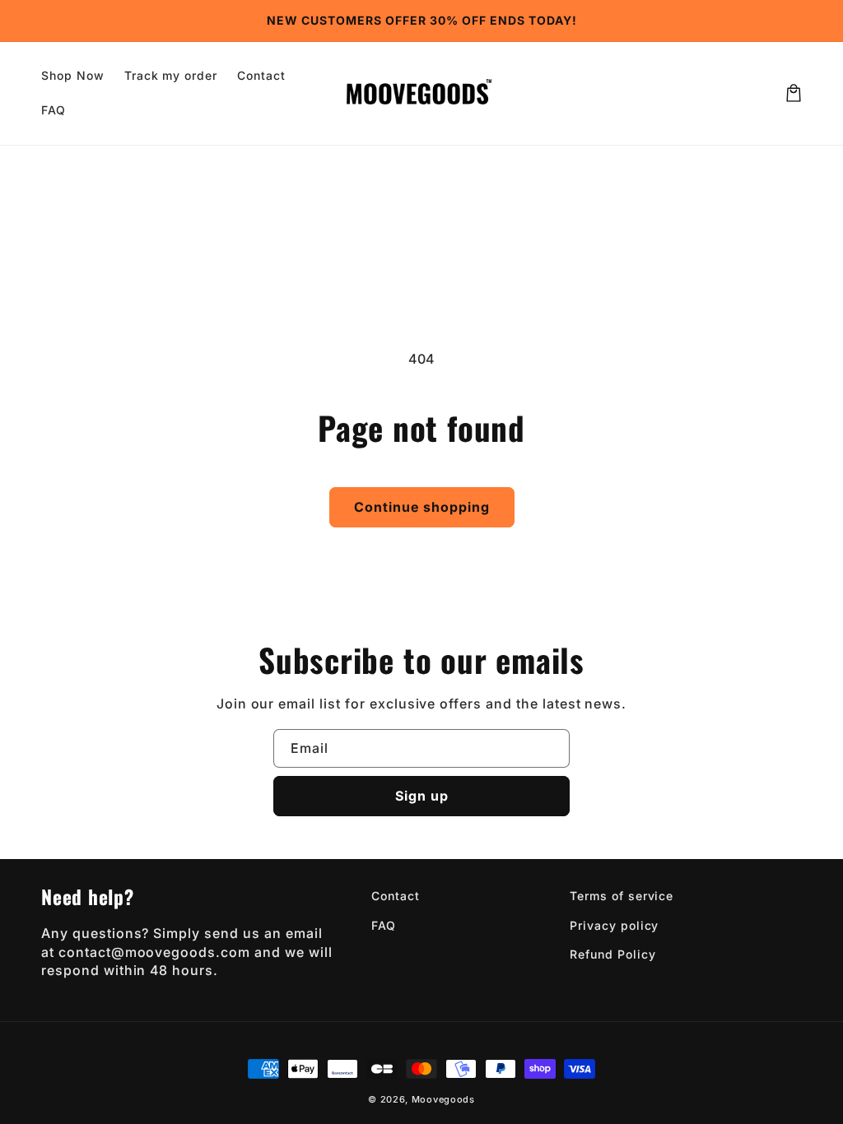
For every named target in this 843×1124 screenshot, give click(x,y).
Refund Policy (612, 954)
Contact (395, 896)
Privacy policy (614, 925)
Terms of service (621, 896)
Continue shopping (422, 507)
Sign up (422, 795)
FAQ (383, 925)
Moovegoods (443, 1099)
